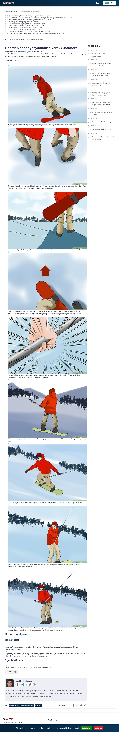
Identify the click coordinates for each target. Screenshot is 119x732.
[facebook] (17, 684)
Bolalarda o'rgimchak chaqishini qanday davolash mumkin (27, 20)
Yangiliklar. (94, 45)
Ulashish (9, 672)
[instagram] (26, 684)
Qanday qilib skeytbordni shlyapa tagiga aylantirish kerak (27, 16)
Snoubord (38, 705)
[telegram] (22, 684)
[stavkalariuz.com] (8, 3)
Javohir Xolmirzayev (23, 52)
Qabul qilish (86, 728)
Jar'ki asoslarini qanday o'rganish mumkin (22, 29)
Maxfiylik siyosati (54, 720)
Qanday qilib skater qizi (99, 129)
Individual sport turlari (27, 705)
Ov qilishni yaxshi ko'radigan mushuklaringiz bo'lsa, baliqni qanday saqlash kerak (34, 33)
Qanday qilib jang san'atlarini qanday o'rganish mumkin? (27, 31)
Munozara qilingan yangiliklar (29, 12)
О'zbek (111, 3)
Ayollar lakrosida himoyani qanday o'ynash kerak (24, 25)
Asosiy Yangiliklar (11, 12)
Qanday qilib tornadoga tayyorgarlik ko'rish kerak (24, 24)
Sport (98, 3)
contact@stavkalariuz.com (13, 722)
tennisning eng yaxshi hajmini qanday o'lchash (23, 27)
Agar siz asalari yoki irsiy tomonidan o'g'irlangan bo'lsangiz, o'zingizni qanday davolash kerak (38, 18)
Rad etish (98, 728)
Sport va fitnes (13, 705)
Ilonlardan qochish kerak (100, 122)
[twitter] (30, 684)
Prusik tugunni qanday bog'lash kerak (20, 22)
